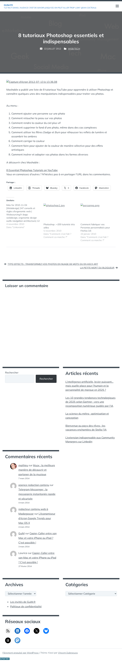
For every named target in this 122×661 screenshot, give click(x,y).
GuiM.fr (8, 5)
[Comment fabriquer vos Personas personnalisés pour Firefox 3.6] (98, 213)
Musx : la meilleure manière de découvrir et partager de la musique (36, 470)
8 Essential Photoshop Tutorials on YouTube (32, 170)
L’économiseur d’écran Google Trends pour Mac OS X (36, 518)
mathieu (23, 465)
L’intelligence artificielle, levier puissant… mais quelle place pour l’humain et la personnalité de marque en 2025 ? (89, 385)
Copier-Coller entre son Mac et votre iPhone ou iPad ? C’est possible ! (37, 538)
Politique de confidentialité (26, 606)
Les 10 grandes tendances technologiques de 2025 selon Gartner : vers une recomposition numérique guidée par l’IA (90, 401)
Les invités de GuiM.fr (23, 601)
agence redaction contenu (33, 485)
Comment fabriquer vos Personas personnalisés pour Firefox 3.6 (95, 227)
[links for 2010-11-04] (25, 216)
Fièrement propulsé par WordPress (21, 652)
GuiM (21, 533)
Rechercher (11, 372)
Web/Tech (74, 48)
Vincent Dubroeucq (68, 652)
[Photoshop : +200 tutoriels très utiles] (61, 213)
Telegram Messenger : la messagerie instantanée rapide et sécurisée (36, 494)
